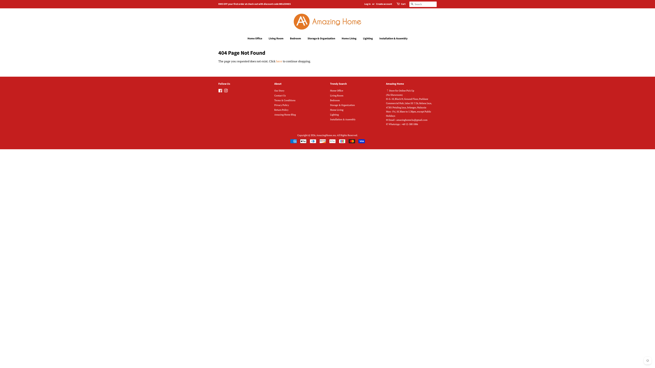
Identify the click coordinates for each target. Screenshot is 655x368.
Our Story (279, 90)
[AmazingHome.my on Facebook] (220, 91)
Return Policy (281, 109)
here (279, 61)
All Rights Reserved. (347, 135)
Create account (384, 4)
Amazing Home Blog (285, 114)
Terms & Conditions (284, 100)
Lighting (368, 38)
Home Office (255, 38)
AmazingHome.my (326, 135)
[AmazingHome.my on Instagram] (226, 91)
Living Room (276, 38)
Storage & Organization (321, 38)
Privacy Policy (281, 105)
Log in (367, 4)
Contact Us (280, 95)
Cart (403, 4)
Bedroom (295, 38)
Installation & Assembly (393, 38)
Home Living (349, 38)
